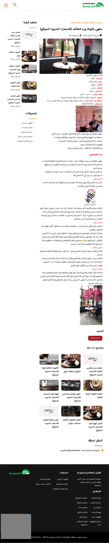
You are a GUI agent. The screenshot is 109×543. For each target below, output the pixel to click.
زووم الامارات (96, 512)
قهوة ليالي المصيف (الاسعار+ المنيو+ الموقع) (51, 397)
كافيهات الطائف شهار (72, 371)
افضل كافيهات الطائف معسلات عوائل (72, 421)
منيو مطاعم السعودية (25, 141)
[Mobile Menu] (6, 5)
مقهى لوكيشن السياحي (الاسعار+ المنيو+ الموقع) (71, 397)
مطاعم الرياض (95, 502)
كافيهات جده (96, 517)
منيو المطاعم (96, 498)
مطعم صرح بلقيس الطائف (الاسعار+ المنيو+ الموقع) (94, 371)
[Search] (14, 5)
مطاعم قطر (83, 517)
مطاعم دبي (97, 507)
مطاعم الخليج (82, 512)
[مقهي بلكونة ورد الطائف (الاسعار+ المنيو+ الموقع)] (70, 56)
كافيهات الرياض (27, 123)
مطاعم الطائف (95, 338)
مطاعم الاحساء (27, 127)
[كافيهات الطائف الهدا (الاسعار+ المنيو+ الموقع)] (29, 69)
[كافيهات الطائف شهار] (29, 56)
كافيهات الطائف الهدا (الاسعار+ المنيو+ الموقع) (50, 371)
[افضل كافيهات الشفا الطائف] (29, 85)
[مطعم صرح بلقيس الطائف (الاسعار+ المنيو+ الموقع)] (29, 35)
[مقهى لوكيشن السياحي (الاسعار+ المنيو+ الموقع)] (29, 98)
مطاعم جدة (83, 507)
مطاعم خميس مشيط (25, 136)
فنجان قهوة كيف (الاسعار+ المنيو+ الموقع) (95, 427)
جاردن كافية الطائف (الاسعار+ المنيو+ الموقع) (51, 423)
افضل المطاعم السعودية (82, 523)
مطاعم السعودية (27, 132)
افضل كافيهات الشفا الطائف (94, 395)
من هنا (49, 100)
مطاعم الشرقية (82, 502)
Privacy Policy (35, 537)
